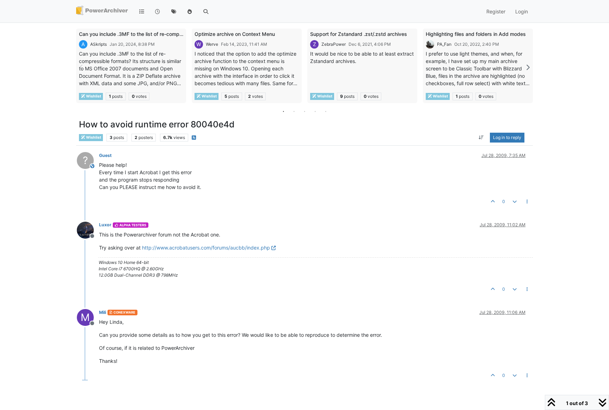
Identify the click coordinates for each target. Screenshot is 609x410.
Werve (212, 44)
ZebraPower (333, 44)
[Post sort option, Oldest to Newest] (481, 138)
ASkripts (98, 44)
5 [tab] (325, 111)
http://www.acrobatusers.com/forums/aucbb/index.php (206, 248)
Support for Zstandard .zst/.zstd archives (358, 34)
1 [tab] (283, 111)
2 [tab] (293, 111)
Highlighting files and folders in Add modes (476, 34)
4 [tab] (315, 111)
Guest (105, 155)
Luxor (105, 224)
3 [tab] (304, 111)
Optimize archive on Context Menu (235, 34)
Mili (102, 312)
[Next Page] (527, 67)
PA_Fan (444, 44)
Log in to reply (507, 137)
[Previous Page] (81, 67)
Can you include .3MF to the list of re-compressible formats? (149, 34)
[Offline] (88, 229)
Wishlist (93, 96)
